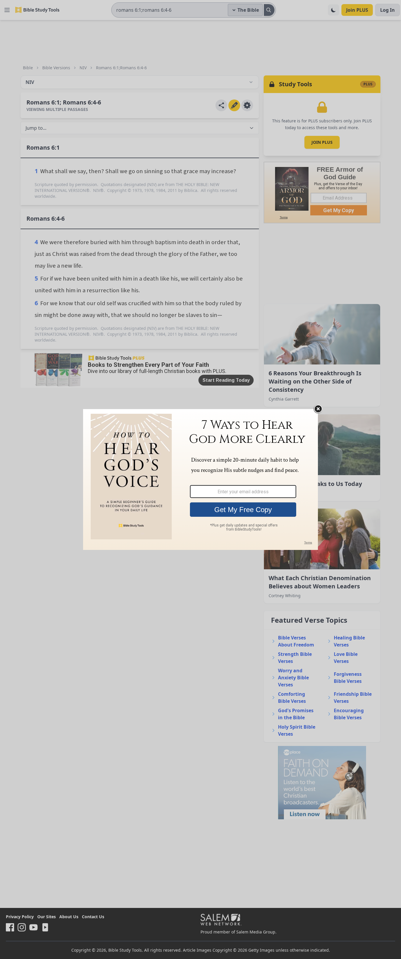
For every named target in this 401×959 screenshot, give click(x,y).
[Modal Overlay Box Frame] (200, 479)
